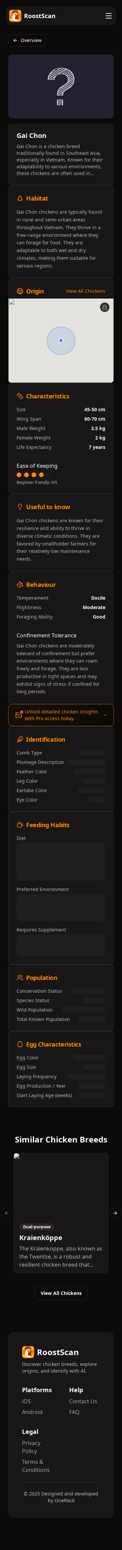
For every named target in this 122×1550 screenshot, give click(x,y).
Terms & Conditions (36, 1466)
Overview (31, 40)
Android (32, 1412)
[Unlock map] (104, 307)
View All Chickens (85, 291)
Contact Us (83, 1401)
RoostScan (40, 16)
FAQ (74, 1412)
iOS (26, 1401)
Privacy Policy (31, 1447)
